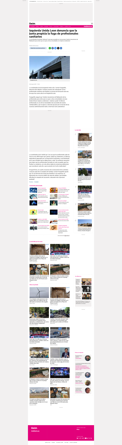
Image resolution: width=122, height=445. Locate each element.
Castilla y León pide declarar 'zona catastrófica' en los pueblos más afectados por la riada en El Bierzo (59, 320)
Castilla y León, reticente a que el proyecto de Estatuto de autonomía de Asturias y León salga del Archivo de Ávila (59, 361)
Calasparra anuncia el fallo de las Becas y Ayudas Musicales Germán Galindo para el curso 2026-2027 (78, 282)
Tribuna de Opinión (79, 352)
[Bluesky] (55, 48)
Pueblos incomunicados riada (67, 1)
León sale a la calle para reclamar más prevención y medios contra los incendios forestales (59, 257)
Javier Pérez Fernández (77, 377)
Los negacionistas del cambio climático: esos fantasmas (79, 373)
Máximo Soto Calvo (79, 383)
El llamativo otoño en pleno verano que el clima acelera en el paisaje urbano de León (59, 277)
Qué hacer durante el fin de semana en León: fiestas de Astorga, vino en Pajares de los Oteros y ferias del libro (59, 381)
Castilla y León (68, 26)
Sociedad (46, 26)
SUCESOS (78, 1)
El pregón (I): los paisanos (78, 356)
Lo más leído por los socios (36, 241)
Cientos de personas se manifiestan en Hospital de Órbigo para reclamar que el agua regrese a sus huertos (84, 161)
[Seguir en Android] (77, 429)
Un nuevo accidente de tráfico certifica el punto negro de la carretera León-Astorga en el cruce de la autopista (39, 401)
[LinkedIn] (61, 48)
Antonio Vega (32, 303)
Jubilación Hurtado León (83, 1)
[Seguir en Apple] (78, 429)
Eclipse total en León (90, 1)
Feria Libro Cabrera (39, 1)
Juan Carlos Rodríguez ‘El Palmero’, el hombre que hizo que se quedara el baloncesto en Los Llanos (83, 302)
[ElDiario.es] (88, 26)
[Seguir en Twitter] (79, 438)
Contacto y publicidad (73, 442)
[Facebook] (52, 48)
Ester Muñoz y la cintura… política (78, 381)
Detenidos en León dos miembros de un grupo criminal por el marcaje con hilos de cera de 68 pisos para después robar (39, 278)
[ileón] (38, 428)
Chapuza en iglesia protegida (52, 1)
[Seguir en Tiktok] (87, 438)
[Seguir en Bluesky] (77, 438)
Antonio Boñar (78, 358)
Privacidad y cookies (59, 442)
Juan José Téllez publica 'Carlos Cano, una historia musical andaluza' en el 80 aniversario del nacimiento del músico (78, 289)
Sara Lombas (32, 364)
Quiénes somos (47, 442)
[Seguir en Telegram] (82, 438)
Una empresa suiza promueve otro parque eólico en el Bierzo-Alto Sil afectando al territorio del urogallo (39, 300)
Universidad (56, 26)
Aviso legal (66, 442)
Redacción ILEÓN (53, 260)
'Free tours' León (45, 1)
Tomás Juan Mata (78, 391)
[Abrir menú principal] (92, 23)
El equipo (53, 442)
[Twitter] (58, 48)
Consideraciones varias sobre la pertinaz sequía (78, 389)
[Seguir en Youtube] (86, 438)
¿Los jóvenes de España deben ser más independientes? (82, 364)
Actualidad (32, 26)
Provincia (31, 181)
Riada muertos (74, 1)
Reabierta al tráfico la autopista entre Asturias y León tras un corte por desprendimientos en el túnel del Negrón (59, 341)
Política (37, 26)
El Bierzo (61, 26)
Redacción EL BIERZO (34, 324)
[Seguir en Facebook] (80, 438)
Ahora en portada (34, 284)
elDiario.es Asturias (53, 344)
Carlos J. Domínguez (33, 261)
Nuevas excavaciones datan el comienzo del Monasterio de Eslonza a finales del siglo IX (84, 229)
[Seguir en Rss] (91, 438)
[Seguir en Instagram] (83, 438)
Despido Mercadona (60, 1)
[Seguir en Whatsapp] (89, 438)
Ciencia (50, 26)
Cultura (41, 26)
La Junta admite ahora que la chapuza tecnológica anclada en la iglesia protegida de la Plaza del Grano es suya (39, 258)
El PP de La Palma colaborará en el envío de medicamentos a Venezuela (78, 296)
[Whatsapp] (50, 48)
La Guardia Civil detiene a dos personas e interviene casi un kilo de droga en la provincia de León (84, 178)
